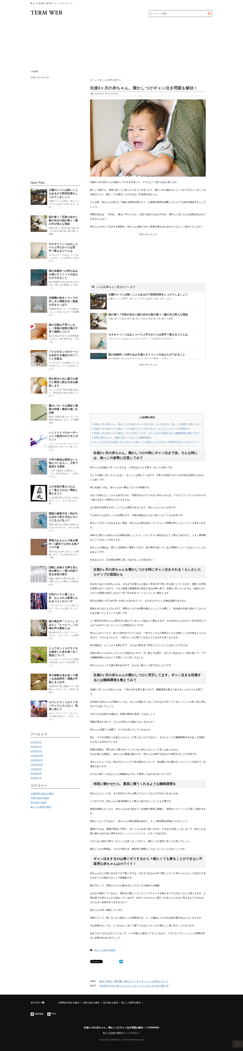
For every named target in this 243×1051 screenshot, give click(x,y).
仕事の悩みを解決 (40, 798)
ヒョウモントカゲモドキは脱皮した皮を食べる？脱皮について (63, 652)
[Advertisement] (121, 43)
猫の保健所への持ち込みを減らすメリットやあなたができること (146, 354)
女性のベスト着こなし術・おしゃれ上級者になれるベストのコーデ (63, 598)
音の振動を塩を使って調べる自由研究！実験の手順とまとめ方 (63, 679)
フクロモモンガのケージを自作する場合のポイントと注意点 (63, 355)
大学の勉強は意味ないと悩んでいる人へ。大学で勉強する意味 (63, 463)
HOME (35, 71)
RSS (54, 1013)
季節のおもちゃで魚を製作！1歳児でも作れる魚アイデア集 (64, 544)
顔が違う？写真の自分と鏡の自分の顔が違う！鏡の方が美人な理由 (148, 314)
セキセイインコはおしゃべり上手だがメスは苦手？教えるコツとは (148, 334)
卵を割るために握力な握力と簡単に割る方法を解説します (63, 382)
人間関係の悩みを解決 (42, 793)
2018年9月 (36, 769)
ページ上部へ (238, 1044)
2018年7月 (36, 778)
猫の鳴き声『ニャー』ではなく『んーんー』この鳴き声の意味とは (63, 625)
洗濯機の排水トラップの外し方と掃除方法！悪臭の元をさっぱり (63, 301)
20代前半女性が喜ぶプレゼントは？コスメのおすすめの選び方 (134, 985)
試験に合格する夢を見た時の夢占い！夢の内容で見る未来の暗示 (63, 571)
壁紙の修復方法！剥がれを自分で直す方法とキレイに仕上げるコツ (63, 517)
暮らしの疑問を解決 (105, 950)
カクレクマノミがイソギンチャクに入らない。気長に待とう (63, 705)
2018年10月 (37, 764)
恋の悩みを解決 (39, 802)
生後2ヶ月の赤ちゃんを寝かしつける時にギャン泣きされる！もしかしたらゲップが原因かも (141, 428)
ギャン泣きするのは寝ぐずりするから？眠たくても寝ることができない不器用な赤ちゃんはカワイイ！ (146, 442)
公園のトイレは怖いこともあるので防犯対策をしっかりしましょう (148, 294)
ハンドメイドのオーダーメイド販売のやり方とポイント (63, 436)
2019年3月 (36, 746)
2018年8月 (36, 773)
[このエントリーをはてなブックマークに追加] (121, 961)
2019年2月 (36, 751)
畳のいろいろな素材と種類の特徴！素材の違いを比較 (63, 409)
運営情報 (39, 1014)
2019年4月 (36, 742)
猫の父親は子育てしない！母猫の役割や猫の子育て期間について (63, 328)
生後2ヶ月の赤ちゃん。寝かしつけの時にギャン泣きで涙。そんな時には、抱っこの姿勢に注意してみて (147, 424)
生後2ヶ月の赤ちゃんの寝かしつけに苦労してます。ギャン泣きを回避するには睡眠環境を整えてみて (145, 433)
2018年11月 (37, 760)
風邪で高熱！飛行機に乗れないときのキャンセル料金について (134, 981)
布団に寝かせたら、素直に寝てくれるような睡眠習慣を (122, 437)
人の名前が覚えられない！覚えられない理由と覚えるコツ (63, 490)
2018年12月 (37, 755)
